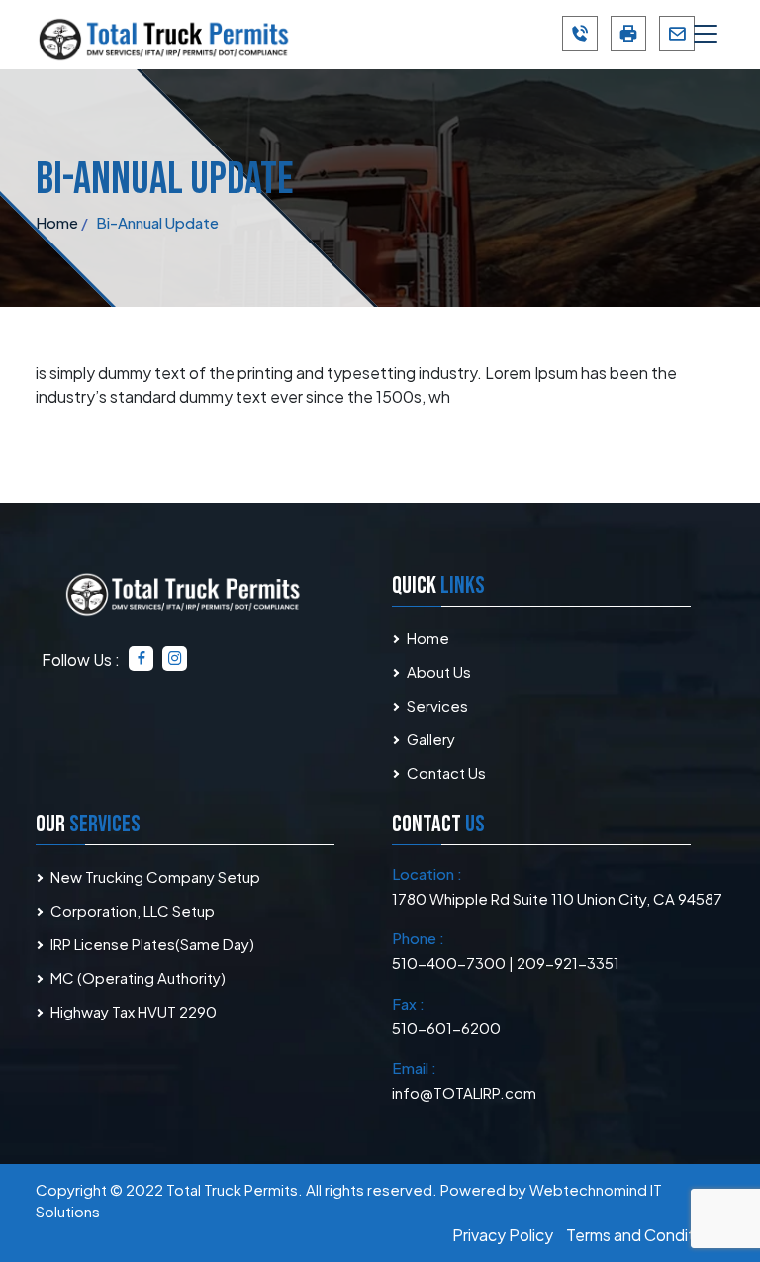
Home (428, 638)
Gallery (431, 738)
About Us (439, 671)
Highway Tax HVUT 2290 (133, 1011)
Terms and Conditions (645, 1234)
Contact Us (446, 772)
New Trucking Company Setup (155, 876)
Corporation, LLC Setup (132, 910)
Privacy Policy (502, 1234)
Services (437, 705)
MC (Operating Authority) (138, 977)
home (57, 222)
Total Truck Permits (232, 1189)
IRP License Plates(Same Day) (152, 943)
